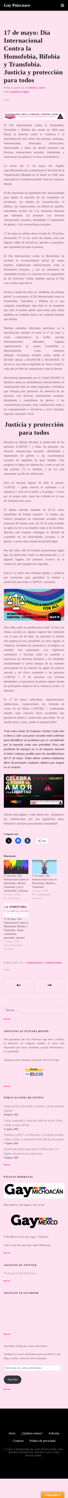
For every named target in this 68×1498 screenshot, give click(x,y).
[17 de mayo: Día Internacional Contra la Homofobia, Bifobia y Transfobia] (44, 867)
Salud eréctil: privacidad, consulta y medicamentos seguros (34, 1108)
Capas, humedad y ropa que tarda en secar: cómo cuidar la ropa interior (33, 1123)
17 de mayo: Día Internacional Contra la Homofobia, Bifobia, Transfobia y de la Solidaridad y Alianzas (16, 883)
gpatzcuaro (19, 92)
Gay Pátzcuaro (17, 5)
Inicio (12, 1433)
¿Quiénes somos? (32, 1433)
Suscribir (12, 1379)
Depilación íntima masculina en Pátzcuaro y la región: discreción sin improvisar (31, 1151)
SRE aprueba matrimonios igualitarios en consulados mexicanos (18, 985)
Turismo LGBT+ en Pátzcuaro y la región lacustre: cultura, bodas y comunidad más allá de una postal (34, 1137)
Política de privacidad (42, 1440)
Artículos (53, 1433)
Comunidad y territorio (44, 963)
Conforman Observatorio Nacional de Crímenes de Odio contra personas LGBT (49, 985)
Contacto (18, 1440)
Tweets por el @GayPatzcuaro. (20, 1273)
